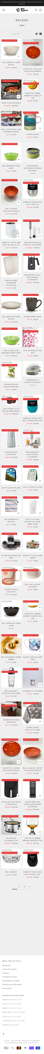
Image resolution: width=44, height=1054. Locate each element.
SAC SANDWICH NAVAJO (11, 520)
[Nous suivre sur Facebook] (3, 1034)
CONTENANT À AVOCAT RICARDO (33, 381)
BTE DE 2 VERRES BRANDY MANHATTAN (32, 839)
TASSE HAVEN (32, 134)
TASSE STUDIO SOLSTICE (11, 591)
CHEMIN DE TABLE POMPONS (11, 721)
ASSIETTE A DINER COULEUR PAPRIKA (11, 769)
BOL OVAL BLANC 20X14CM (32, 586)
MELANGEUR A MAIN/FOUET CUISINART (32, 454)
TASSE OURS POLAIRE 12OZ (32, 658)
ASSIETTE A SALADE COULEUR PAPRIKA (32, 70)
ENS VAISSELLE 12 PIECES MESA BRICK (11, 410)
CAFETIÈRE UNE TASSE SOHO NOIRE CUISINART (32, 804)
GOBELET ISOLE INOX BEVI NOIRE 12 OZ (32, 873)
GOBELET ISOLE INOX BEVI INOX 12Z (32, 203)
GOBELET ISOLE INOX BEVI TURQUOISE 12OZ (33, 419)
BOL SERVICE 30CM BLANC (11, 318)
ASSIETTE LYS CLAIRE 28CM (32, 557)
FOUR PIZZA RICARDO (11, 103)
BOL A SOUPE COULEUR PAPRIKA (11, 210)
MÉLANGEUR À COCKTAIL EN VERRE (11, 692)
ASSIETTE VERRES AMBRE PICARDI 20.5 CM (32, 616)
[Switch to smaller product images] (41, 33)
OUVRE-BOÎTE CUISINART (11, 453)
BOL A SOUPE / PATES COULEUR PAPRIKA (32, 769)
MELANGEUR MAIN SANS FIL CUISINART (32, 244)
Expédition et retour (9, 977)
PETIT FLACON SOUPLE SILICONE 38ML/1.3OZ (33, 521)
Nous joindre (7, 988)
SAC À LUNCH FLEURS (32, 487)
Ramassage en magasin (11, 981)
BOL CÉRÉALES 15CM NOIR (11, 624)
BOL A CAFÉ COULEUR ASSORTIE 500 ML (11, 131)
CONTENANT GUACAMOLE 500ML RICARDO (33, 168)
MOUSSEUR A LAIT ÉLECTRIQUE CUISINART (33, 277)
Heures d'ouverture (9, 969)
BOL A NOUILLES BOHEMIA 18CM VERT (11, 352)
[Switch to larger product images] (37, 33)
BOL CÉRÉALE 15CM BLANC (11, 64)
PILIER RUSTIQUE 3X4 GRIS (11, 557)
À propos (5, 973)
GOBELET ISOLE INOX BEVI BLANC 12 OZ (11, 244)
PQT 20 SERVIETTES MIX (33, 352)
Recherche (6, 965)
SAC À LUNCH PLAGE (11, 488)
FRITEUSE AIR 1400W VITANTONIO (11, 803)
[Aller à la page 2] (29, 886)
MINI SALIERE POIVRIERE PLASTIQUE (11, 283)
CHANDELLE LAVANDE (33, 691)
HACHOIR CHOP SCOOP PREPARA (11, 385)
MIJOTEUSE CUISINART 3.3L (11, 839)
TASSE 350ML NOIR (32, 317)
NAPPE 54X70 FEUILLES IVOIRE (32, 729)
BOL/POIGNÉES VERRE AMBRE (11, 658)
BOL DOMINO (11, 872)
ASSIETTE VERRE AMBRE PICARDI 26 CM (32, 95)
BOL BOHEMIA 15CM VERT (11, 167)
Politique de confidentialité (12, 984)
